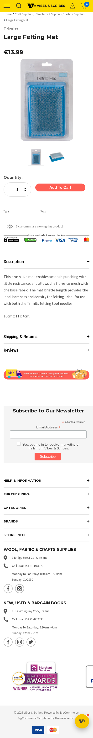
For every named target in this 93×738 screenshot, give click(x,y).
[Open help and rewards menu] (82, 721)
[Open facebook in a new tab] (8, 588)
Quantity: (13, 177)
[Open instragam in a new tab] (19, 588)
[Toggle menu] (7, 6)
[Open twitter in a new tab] (31, 642)
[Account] (71, 6)
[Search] (18, 6)
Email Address (48, 427)
